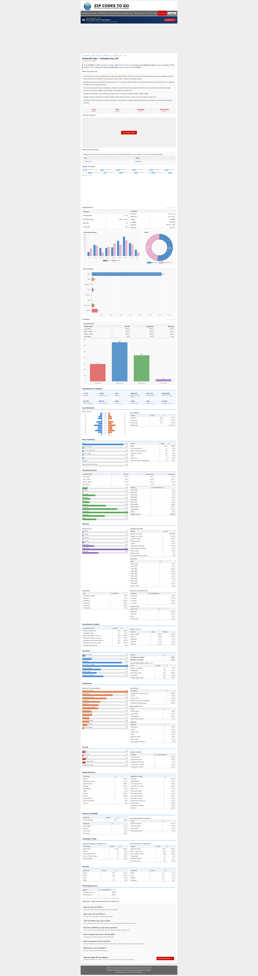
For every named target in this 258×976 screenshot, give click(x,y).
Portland (111, 172)
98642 (102, 170)
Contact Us (130, 972)
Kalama (172, 169)
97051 (85, 170)
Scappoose (140, 169)
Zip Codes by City (127, 13)
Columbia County (124, 65)
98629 (118, 170)
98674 (151, 170)
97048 (121, 173)
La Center (123, 169)
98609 (90, 173)
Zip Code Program (121, 972)
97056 (134, 170)
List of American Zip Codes (88, 13)
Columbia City (105, 65)
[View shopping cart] (172, 13)
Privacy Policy (138, 972)
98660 (153, 173)
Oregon (112, 65)
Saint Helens (91, 169)
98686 (170, 173)
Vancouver (142, 172)
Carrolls (95, 172)
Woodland (157, 169)
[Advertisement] (129, 38)
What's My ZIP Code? (140, 13)
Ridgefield (108, 169)
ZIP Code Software (112, 968)
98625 (167, 170)
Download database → (165, 958)
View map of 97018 (129, 132)
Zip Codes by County (115, 13)
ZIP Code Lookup (152, 13)
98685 (136, 173)
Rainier (126, 172)
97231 (105, 173)
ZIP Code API (162, 13)
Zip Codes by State (103, 13)
